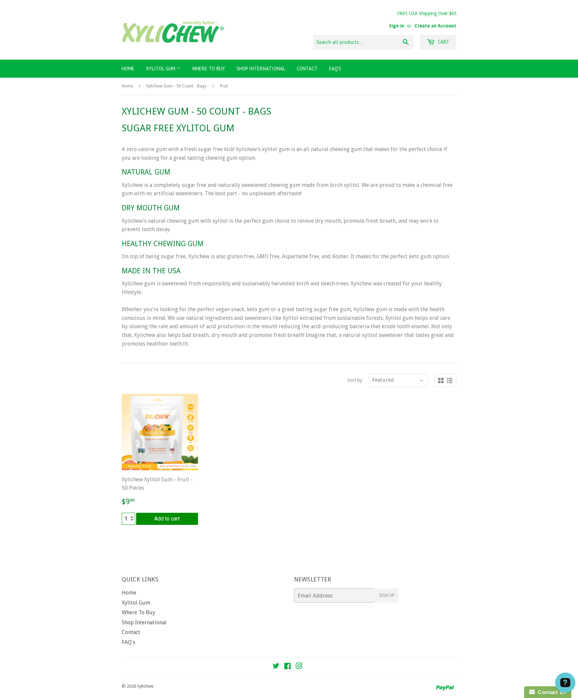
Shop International (260, 68)
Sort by (354, 380)
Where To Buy (208, 68)
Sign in (396, 25)
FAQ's (335, 68)
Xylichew (145, 686)
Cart (443, 42)
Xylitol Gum (161, 68)
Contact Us (550, 692)
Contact (307, 68)
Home (128, 68)
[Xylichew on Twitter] (276, 667)
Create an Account (435, 25)
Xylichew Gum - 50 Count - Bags (176, 85)
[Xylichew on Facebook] (287, 667)
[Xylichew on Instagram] (299, 667)
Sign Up (386, 595)
